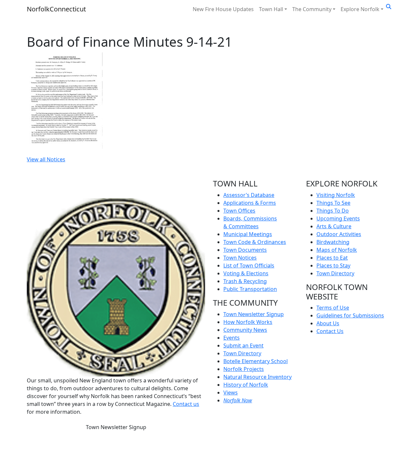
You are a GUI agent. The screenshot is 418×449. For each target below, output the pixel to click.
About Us (327, 323)
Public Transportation (250, 289)
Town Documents (245, 249)
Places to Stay (333, 265)
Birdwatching (332, 242)
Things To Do (332, 210)
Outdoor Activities (338, 234)
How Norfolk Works (247, 322)
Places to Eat (332, 257)
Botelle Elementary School (255, 361)
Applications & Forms (249, 202)
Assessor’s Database (248, 195)
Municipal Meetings (247, 234)
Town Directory (242, 353)
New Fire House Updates (223, 9)
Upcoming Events (338, 218)
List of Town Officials (248, 265)
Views (230, 392)
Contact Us (330, 331)
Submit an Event (243, 345)
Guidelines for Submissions (350, 315)
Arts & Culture (333, 226)
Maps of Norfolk (336, 249)
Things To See (333, 202)
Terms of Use (332, 307)
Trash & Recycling (245, 281)
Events (231, 337)
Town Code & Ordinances (254, 242)
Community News (245, 329)
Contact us (186, 404)
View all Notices (46, 159)
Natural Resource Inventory (257, 376)
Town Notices (240, 257)
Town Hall (271, 9)
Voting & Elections (245, 273)
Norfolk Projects (243, 369)
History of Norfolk (245, 384)
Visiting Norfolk (335, 195)
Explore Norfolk (360, 9)
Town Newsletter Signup (116, 427)
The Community (311, 9)
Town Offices (239, 210)
